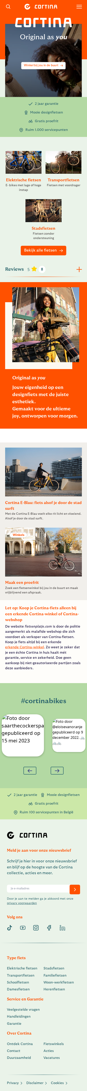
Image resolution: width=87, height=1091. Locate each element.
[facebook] (49, 927)
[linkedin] (62, 927)
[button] (23, 735)
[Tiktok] (9, 927)
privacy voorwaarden (22, 903)
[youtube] (22, 927)
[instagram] (36, 927)
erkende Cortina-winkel (24, 647)
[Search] (8, 6)
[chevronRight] (75, 889)
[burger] (79, 6)
